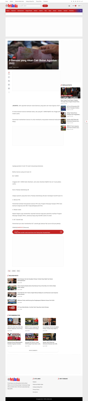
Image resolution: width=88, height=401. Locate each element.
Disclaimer (46, 1)
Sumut (54, 10)
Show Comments (33, 350)
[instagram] (77, 1)
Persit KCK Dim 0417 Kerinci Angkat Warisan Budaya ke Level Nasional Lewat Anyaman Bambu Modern (38, 293)
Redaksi (11, 1)
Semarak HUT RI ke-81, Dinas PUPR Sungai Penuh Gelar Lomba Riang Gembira (33, 343)
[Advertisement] (44, 27)
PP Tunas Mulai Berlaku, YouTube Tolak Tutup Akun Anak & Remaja (33, 307)
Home (7, 1)
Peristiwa (71, 10)
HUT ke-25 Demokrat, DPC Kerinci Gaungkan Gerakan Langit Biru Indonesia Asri (73, 107)
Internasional (21, 10)
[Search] (69, 6)
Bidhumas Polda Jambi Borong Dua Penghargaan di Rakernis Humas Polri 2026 (36, 300)
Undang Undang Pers (30, 1)
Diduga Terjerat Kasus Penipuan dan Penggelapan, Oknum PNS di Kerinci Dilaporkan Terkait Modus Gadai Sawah (73, 113)
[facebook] (71, 1)
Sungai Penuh (29, 10)
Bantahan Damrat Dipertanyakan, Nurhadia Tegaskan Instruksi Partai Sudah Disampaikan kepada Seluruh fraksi (15, 343)
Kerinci (35, 10)
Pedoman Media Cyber (19, 1)
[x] (73, 1)
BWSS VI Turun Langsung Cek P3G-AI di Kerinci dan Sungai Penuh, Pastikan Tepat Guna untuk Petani (33, 327)
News (14, 57)
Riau (46, 10)
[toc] (86, 121)
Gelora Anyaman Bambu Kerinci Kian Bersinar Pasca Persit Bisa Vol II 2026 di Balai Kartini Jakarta (37, 286)
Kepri (50, 10)
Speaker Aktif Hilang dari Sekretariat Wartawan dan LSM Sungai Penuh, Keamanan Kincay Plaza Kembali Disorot (50, 343)
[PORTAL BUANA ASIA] (12, 5)
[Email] (9, 88)
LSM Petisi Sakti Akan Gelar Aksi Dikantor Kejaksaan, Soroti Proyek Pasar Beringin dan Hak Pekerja (15, 327)
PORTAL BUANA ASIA (48, 399)
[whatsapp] (75, 1)
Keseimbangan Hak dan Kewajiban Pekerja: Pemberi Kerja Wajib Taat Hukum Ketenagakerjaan (35, 279)
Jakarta (13, 270)
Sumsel (65, 10)
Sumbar (60, 10)
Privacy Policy (38, 1)
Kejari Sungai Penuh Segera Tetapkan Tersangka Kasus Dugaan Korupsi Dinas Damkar (70, 101)
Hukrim (41, 10)
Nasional (13, 10)
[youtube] (79, 1)
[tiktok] (81, 1)
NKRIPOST (20, 227)
